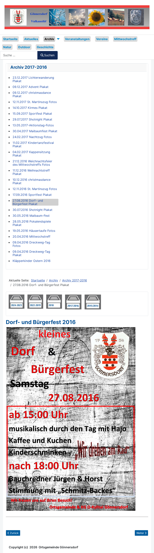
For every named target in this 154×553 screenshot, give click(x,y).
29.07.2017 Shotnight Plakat (32, 119)
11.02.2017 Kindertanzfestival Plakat (33, 144)
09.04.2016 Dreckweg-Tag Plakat (31, 253)
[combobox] (19, 55)
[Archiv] (57, 39)
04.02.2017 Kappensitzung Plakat (31, 153)
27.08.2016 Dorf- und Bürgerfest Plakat (28, 202)
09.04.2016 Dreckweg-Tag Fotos (31, 244)
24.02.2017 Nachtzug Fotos (32, 137)
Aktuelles (31, 39)
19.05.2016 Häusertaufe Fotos (34, 230)
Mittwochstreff (125, 39)
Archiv (49, 39)
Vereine (102, 39)
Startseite (10, 39)
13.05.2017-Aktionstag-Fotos (33, 125)
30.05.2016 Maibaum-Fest (31, 215)
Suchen (49, 55)
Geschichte (45, 47)
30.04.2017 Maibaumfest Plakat (35, 131)
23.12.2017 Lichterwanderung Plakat (33, 79)
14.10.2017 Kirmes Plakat (30, 107)
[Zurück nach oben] (147, 546)
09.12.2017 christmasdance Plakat (32, 94)
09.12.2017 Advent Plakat (30, 86)
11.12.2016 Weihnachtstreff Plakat (31, 172)
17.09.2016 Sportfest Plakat (32, 194)
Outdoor (24, 47)
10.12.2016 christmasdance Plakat (32, 181)
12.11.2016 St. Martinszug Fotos (35, 189)
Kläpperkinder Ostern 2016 (32, 260)
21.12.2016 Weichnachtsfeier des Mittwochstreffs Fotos (32, 162)
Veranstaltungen (77, 39)
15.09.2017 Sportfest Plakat (32, 113)
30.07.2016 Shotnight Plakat (32, 209)
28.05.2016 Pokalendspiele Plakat (32, 223)
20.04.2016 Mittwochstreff (31, 236)
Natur (7, 47)
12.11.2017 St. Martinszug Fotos (35, 102)
